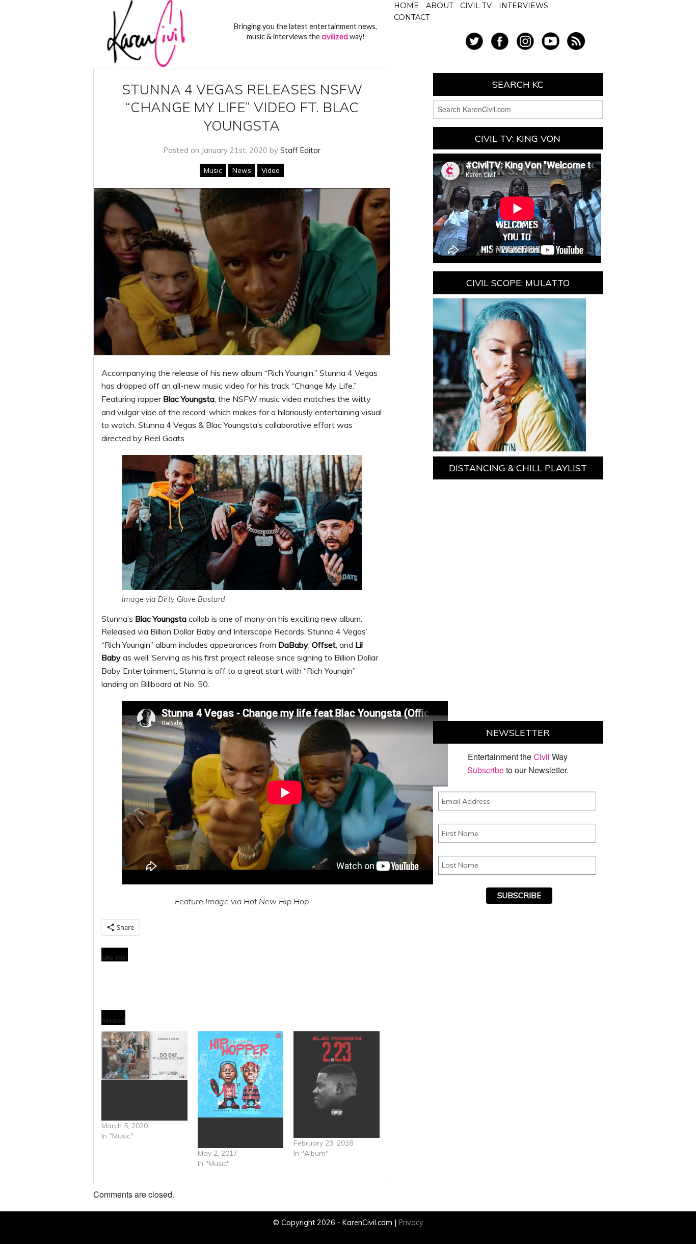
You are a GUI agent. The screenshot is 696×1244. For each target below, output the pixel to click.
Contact (412, 17)
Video (270, 170)
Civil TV (476, 5)
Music (213, 170)
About (439, 5)
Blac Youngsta (189, 399)
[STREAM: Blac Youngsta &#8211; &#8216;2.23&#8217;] (336, 1074)
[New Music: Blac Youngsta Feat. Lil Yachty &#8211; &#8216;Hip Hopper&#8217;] (241, 1074)
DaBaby (293, 645)
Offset (324, 645)
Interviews (523, 5)
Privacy (410, 1222)
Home (406, 5)
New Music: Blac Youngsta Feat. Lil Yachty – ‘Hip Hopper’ (240, 1133)
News (241, 170)
